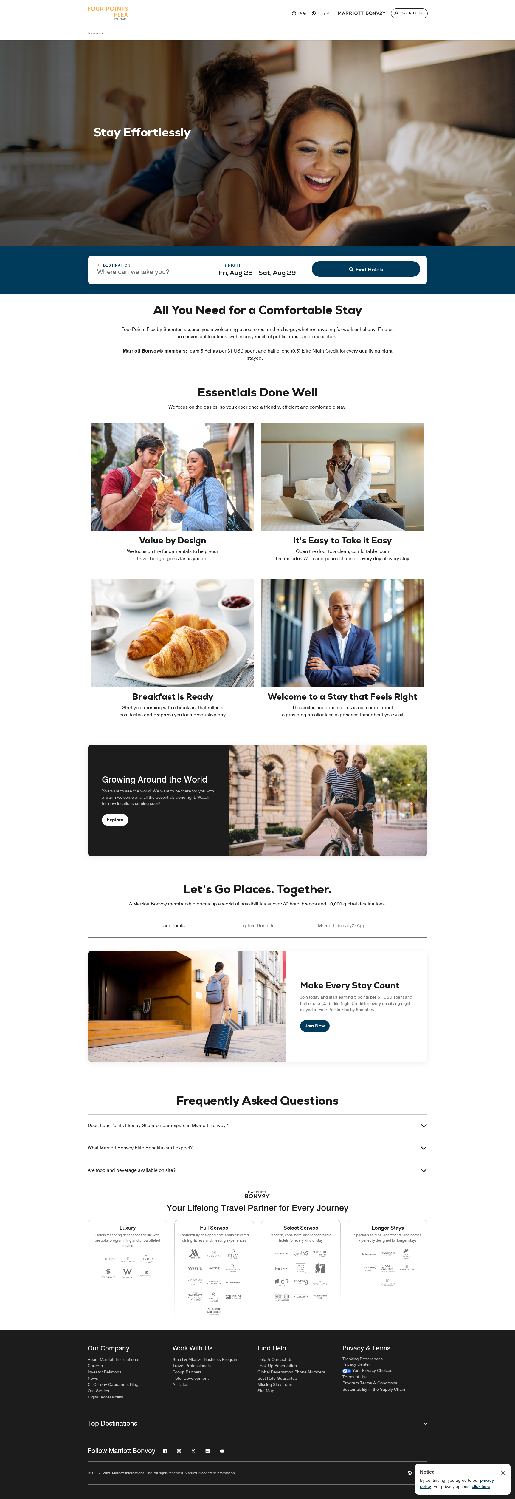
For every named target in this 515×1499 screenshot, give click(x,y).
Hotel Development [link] (191, 1378)
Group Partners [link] (187, 1372)
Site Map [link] (266, 1390)
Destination (117, 265)
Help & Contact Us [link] (275, 1359)
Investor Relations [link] (104, 1372)
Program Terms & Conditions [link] (369, 1383)
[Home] (108, 22)
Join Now (315, 1026)
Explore (115, 820)
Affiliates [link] (180, 1384)
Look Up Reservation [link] (277, 1365)
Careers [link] (95, 1365)
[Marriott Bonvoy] (362, 13)
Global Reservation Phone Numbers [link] (291, 1372)
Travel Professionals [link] (192, 1365)
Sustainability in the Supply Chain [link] (373, 1389)
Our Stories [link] (98, 1390)
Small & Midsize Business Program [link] (205, 1359)
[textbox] (145, 272)
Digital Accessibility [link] (105, 1397)
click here (481, 1486)
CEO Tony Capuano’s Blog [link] (113, 1384)
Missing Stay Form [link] (275, 1384)
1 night (232, 265)
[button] (321, 13)
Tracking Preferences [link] (362, 1358)
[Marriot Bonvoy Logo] (258, 1194)
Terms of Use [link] (355, 1376)
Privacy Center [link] (356, 1364)
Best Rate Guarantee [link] (277, 1378)
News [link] (93, 1378)
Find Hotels (369, 269)
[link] (367, 1370)
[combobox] (145, 269)
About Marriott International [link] (113, 1359)
